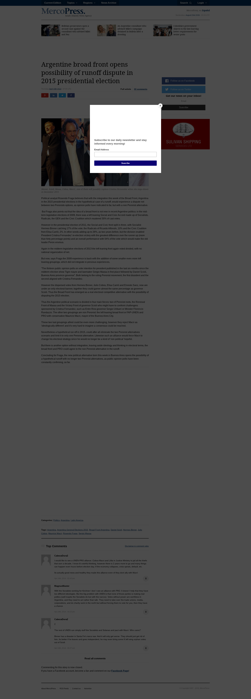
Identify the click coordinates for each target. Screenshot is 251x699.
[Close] (160, 105)
